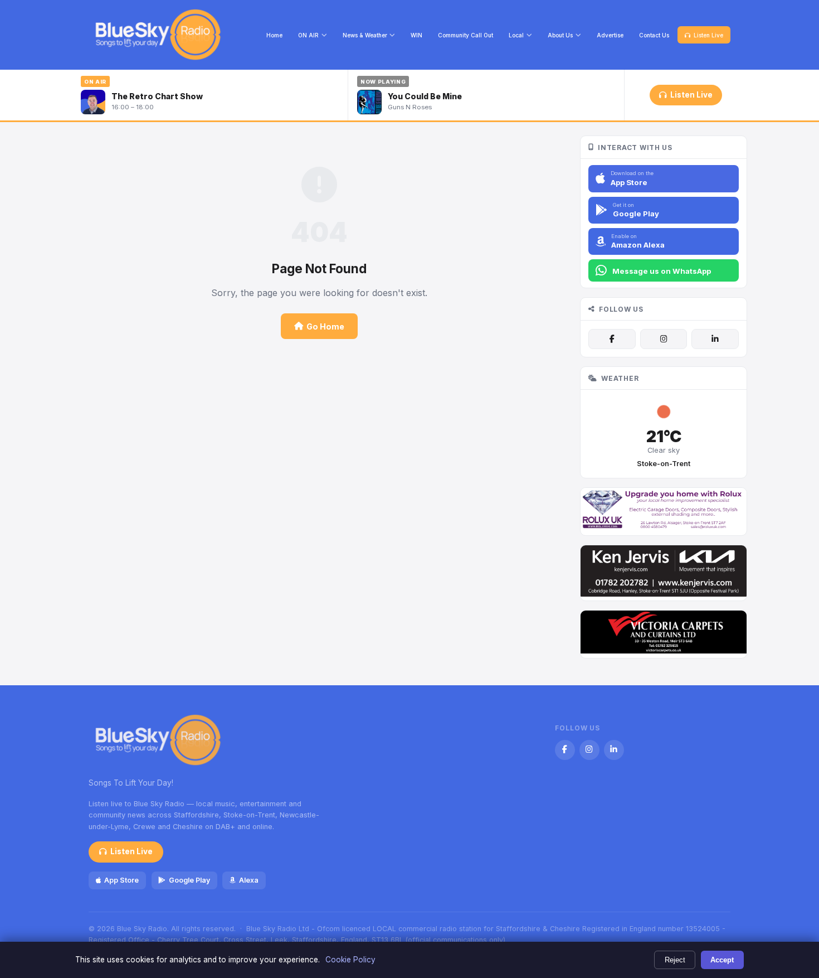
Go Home (325, 326)
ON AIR (308, 35)
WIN (416, 35)
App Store (121, 880)
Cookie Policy (350, 959)
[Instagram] (663, 339)
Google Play (189, 880)
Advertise (610, 35)
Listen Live (708, 35)
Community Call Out (465, 35)
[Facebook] (611, 339)
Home (274, 35)
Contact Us (654, 35)
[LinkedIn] (714, 339)
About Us (560, 35)
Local (516, 35)
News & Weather (365, 35)
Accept (722, 960)
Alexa (249, 880)
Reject (675, 960)
